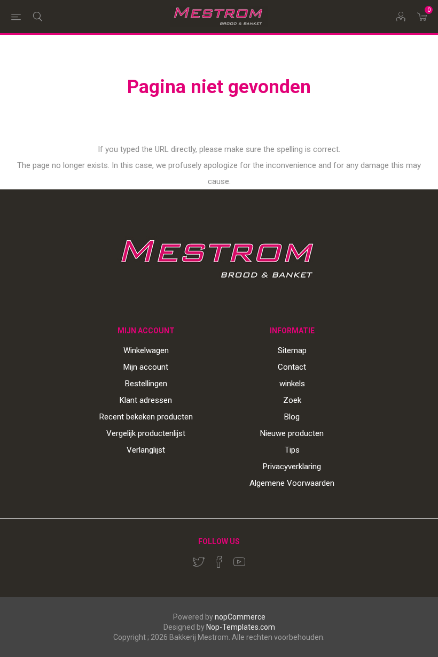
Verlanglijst (146, 450)
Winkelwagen (146, 350)
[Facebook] (219, 561)
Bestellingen (146, 383)
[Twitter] (198, 561)
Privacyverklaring (292, 466)
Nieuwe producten (292, 433)
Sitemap (292, 350)
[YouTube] (239, 561)
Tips (292, 450)
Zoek (292, 400)
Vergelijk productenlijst (145, 433)
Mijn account (145, 367)
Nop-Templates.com (240, 627)
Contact (292, 367)
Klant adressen (146, 400)
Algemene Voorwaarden (291, 483)
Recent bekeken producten (146, 417)
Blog (292, 417)
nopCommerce (240, 617)
